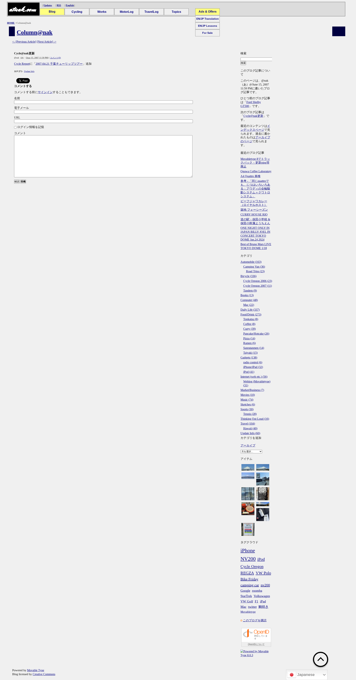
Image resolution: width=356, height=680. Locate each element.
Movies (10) (247, 394)
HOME (11, 23)
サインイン (45, 92)
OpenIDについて (256, 644)
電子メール (21, 107)
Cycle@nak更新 (253, 115)
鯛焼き (263, 607)
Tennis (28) (250, 413)
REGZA (247, 573)
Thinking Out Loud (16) (254, 418)
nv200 (265, 585)
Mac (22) (248, 304)
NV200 (248, 559)
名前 (17, 98)
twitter (252, 607)
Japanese (305, 674)
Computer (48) (249, 300)
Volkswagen (262, 596)
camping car (249, 585)
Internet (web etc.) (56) (253, 376)
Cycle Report (22, 63)
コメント (20, 133)
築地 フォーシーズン (254, 209)
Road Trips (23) (255, 271)
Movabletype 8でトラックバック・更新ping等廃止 (255, 162)
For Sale (207, 32)
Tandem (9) (250, 290)
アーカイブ (247, 445)
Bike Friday (249, 579)
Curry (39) (249, 328)
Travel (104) (247, 423)
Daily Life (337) (250, 309)
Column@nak (34, 32)
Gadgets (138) (248, 357)
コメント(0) (55, 58)
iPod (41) (248, 371)
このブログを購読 (255, 620)
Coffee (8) (249, 324)
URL (17, 117)
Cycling (77, 11)
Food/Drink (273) (250, 314)
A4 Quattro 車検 (250, 176)
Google (245, 590)
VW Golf (246, 601)
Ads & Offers (208, 11)
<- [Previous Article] (24, 41)
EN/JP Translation (207, 18)
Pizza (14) (249, 338)
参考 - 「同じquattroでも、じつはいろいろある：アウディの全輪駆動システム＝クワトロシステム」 (255, 188)
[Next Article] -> (46, 41)
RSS (59, 5)
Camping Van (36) (254, 266)
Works (101, 11)
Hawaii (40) (250, 428)
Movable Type (35, 670)
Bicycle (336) (248, 276)
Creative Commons (44, 674)
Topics (176, 11)
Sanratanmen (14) (253, 347)
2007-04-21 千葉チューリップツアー (59, 63)
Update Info (29, 71)
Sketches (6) (247, 404)
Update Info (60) (250, 433)
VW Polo (263, 573)
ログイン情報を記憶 (30, 127)
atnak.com (22, 9)
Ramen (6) (249, 343)
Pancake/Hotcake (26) (256, 333)
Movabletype (248, 611)
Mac (243, 607)
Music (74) (246, 399)
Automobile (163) (250, 261)
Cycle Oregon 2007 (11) (257, 285)
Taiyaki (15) (250, 352)
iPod (261, 559)
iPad (263, 601)
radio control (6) (252, 362)
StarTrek (246, 596)
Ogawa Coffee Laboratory (255, 171)
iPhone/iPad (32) (253, 367)
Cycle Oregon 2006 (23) (257, 280)
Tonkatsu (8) (250, 319)
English (70, 5)
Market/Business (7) (252, 390)
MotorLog (127, 11)
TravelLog (151, 11)
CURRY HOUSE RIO (254, 214)
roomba (257, 590)
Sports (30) (246, 409)
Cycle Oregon (251, 566)
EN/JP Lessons (207, 25)
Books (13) (247, 295)
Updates (48, 5)
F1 (256, 601)
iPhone (247, 550)
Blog (52, 11)
